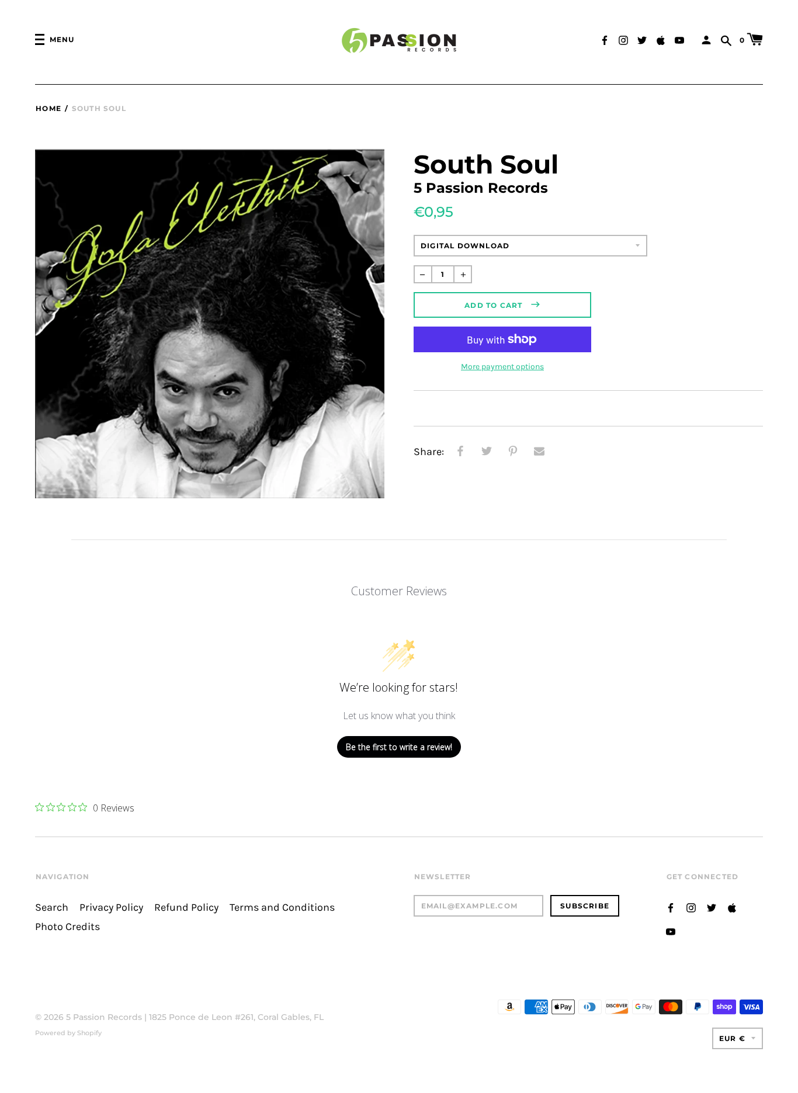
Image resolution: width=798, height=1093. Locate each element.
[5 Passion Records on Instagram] (623, 38)
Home (48, 108)
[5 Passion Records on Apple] (660, 38)
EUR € (732, 1038)
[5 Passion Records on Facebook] (604, 38)
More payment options (502, 367)
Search (51, 907)
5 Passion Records (104, 1017)
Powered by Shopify (68, 1033)
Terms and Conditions (282, 907)
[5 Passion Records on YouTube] (679, 38)
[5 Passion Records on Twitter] (642, 38)
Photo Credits (67, 927)
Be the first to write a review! (399, 746)
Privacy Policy (111, 907)
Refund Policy (186, 907)
